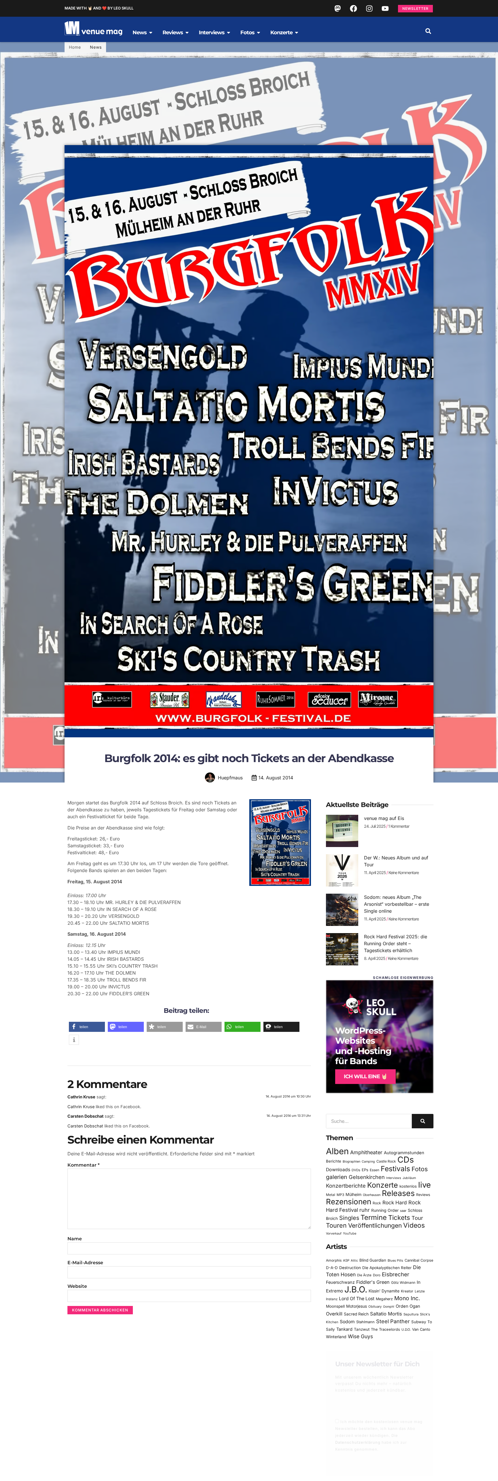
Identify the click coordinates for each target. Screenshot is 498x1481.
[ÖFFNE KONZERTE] (296, 32)
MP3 (340, 1195)
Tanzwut (361, 1329)
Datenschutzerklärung (357, 1437)
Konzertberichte (346, 1185)
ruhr (364, 1210)
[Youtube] (385, 8)
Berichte (333, 1161)
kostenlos (408, 1186)
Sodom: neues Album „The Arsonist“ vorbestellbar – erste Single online (396, 904)
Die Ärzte (364, 1275)
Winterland (336, 1336)
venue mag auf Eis (384, 818)
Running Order (385, 1210)
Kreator (407, 1291)
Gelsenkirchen (367, 1177)
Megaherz (384, 1299)
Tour (417, 1218)
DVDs (356, 1170)
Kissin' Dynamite (384, 1290)
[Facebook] (353, 8)
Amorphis (334, 1260)
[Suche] (422, 1121)
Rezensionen (348, 1201)
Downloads (338, 1169)
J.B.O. (355, 1289)
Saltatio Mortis (386, 1314)
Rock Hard (394, 1202)
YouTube (349, 1233)
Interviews (393, 1178)
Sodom (347, 1321)
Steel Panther (393, 1321)
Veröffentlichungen (375, 1225)
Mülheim (353, 1194)
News (96, 47)
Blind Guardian (372, 1260)
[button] (428, 31)
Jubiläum (409, 1178)
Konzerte (382, 1185)
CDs (405, 1160)
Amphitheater (366, 1152)
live (424, 1185)
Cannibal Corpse (419, 1260)
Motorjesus (356, 1306)
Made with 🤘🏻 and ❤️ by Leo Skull (99, 8)
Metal (330, 1195)
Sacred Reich (356, 1314)
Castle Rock (386, 1161)
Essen (374, 1170)
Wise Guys (360, 1336)
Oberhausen (371, 1195)
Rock (377, 1203)
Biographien (351, 1161)
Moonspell (335, 1306)
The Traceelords (385, 1329)
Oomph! (388, 1307)
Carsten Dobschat (85, 1116)
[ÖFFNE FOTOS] (258, 32)
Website (77, 1286)
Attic (354, 1260)
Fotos (420, 1169)
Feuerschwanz (340, 1282)
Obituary (375, 1307)
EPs (365, 1169)
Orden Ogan (408, 1306)
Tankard (344, 1329)
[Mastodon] (337, 8)
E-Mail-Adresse (85, 1262)
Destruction (350, 1267)
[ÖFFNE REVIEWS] (187, 32)
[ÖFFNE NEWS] (150, 32)
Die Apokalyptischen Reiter (387, 1267)
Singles (349, 1217)
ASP (346, 1260)
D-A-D (332, 1267)
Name (74, 1238)
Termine (374, 1217)
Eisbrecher (395, 1274)
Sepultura (410, 1314)
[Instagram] (369, 8)
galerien (336, 1177)
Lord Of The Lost (356, 1298)
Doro (376, 1275)
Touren (336, 1225)
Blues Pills (395, 1260)
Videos (414, 1225)
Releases (398, 1193)
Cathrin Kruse (81, 1096)
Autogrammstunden (404, 1152)
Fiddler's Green (373, 1282)
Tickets (399, 1217)
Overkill (334, 1314)
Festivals (395, 1168)
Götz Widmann (403, 1282)
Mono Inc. (407, 1298)
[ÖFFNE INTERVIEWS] (228, 32)
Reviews (423, 1195)
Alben (337, 1151)
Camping (368, 1161)
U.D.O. (406, 1330)
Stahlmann (365, 1322)
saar (403, 1211)
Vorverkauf (334, 1233)
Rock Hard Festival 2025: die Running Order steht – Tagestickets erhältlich (395, 943)
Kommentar (83, 1165)
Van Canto (421, 1329)
